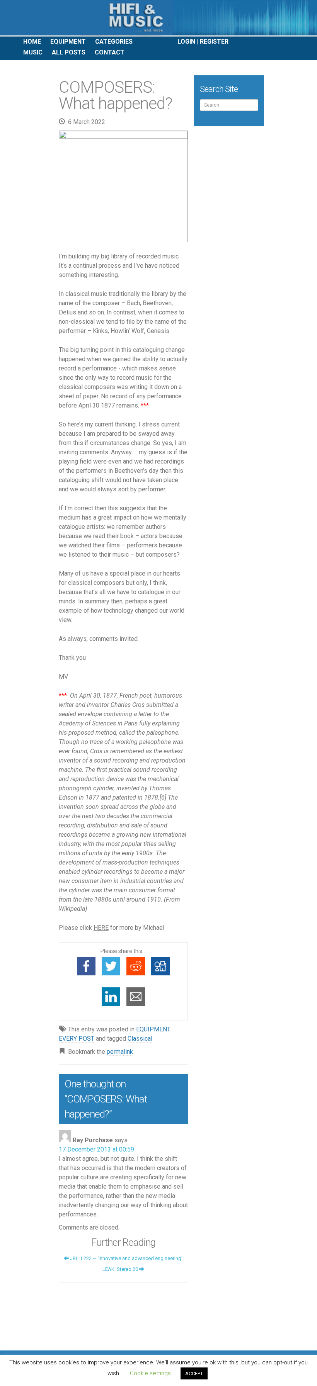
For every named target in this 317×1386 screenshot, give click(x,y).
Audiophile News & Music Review (158, 18)
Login (186, 41)
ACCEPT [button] (194, 1373)
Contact (109, 52)
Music (33, 52)
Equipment (68, 41)
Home (32, 41)
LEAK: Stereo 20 (120, 1269)
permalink (120, 1051)
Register (214, 41)
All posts (68, 52)
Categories (114, 41)
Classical (140, 1038)
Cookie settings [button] (150, 1373)
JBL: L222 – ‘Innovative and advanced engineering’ (125, 1258)
